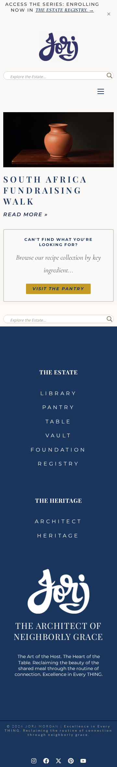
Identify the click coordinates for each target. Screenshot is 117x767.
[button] (101, 92)
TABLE (59, 422)
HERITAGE (58, 536)
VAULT (59, 435)
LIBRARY (58, 393)
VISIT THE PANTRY (58, 288)
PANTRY (58, 407)
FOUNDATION (58, 450)
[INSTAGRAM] (34, 761)
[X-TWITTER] (58, 761)
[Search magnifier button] (109, 75)
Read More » (25, 214)
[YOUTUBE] (83, 761)
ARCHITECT (58, 521)
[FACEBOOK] (46, 761)
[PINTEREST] (71, 761)
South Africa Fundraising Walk (45, 190)
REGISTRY (59, 464)
